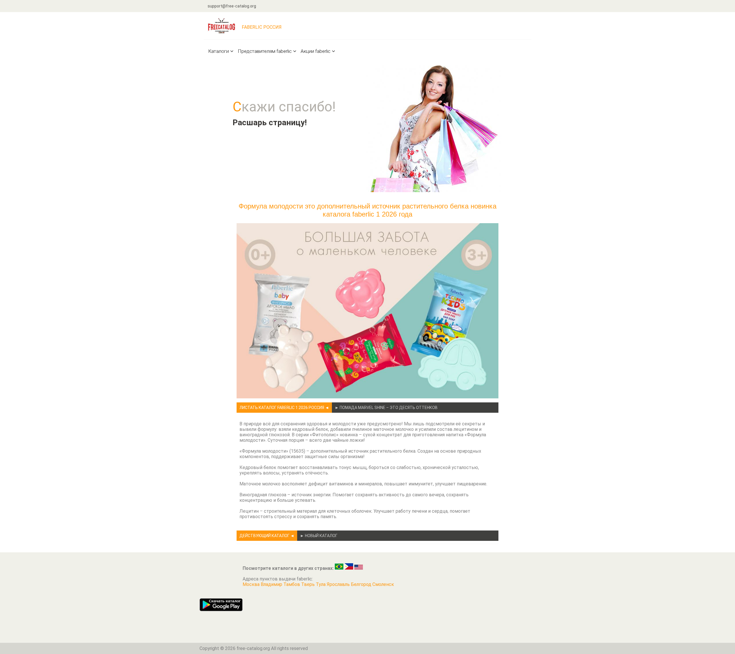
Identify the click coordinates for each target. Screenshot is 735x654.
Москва (252, 584)
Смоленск (383, 584)
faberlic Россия (262, 27)
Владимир (272, 584)
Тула (321, 584)
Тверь (308, 584)
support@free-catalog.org (232, 6)
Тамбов (292, 584)
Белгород (361, 584)
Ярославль (339, 584)
